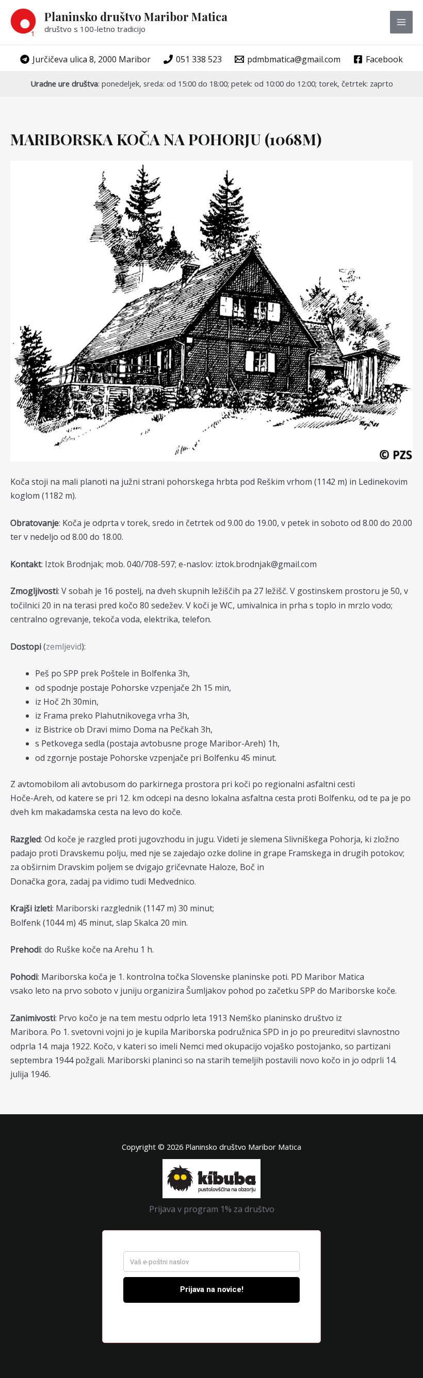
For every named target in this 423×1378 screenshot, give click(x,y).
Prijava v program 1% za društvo (211, 1209)
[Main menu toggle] (401, 22)
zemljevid (64, 646)
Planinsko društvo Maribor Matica (135, 16)
